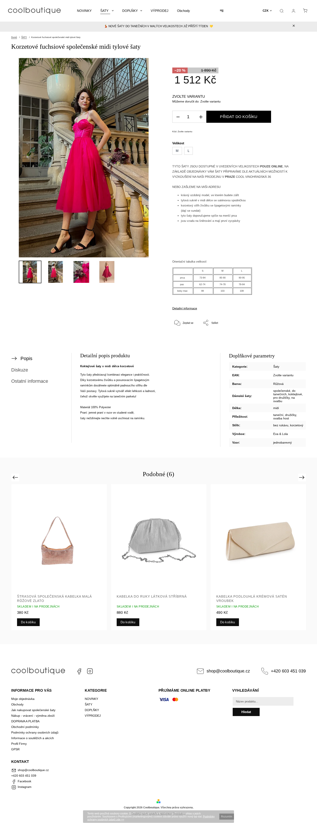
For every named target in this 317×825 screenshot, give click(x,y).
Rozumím (226, 816)
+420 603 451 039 (288, 671)
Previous (16, 477)
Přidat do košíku (238, 117)
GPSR (15, 749)
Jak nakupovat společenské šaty (33, 710)
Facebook (79, 671)
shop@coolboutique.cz (228, 671)
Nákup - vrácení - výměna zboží (33, 715)
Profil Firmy (19, 743)
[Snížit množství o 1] (178, 117)
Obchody (17, 704)
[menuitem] (84, 11)
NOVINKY (91, 699)
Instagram (90, 671)
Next (302, 477)
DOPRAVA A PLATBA (25, 721)
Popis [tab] (26, 358)
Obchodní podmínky (25, 727)
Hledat (246, 712)
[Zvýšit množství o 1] (200, 117)
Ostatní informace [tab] (29, 381)
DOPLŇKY (92, 710)
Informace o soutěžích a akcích (32, 738)
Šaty (276, 366)
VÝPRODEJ (93, 715)
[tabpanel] (59, 557)
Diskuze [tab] (19, 370)
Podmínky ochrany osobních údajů (34, 732)
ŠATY (89, 704)
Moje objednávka (23, 699)
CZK (266, 10)
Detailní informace (184, 308)
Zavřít (285, 337)
